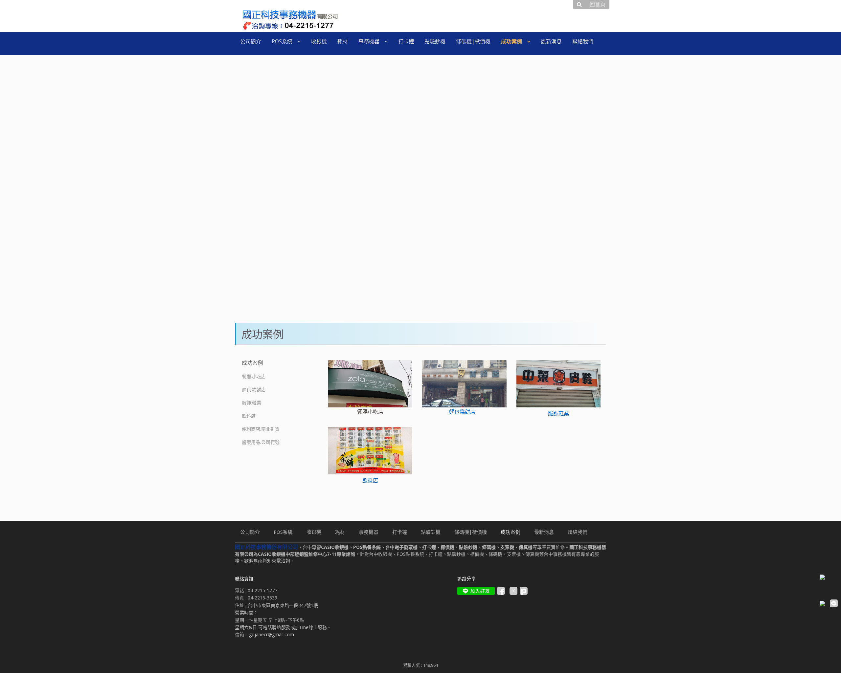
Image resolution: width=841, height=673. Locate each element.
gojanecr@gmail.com (271, 634)
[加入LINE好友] (476, 591)
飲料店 (249, 416)
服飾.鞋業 (251, 403)
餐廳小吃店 (370, 411)
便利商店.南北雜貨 (261, 429)
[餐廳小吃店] (370, 383)
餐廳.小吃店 (254, 376)
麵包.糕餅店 (254, 389)
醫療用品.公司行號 (261, 442)
